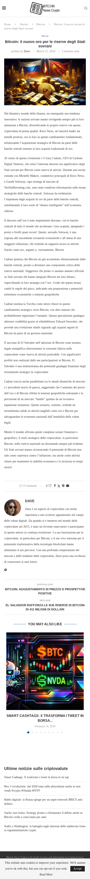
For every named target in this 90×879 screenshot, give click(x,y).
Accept (77, 868)
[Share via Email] (67, 486)
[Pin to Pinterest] (63, 486)
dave (27, 51)
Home (7, 24)
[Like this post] (50, 486)
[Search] (86, 8)
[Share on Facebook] (55, 486)
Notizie (24, 24)
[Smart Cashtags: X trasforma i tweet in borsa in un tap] (45, 671)
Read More (46, 874)
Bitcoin (40, 24)
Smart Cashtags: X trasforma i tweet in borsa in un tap (36, 777)
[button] (9, 682)
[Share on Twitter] (58, 486)
